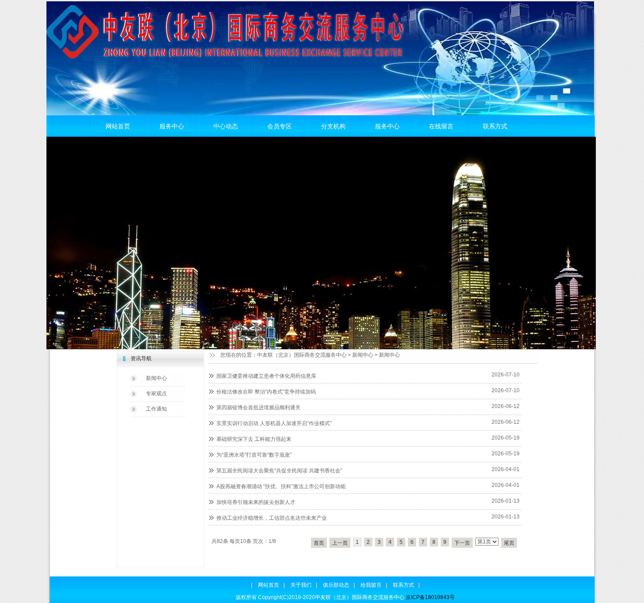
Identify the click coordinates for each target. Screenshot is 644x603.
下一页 (462, 543)
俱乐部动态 (336, 585)
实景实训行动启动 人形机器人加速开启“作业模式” (274, 423)
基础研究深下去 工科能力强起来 (253, 439)
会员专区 (279, 126)
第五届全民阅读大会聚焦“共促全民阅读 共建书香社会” (279, 471)
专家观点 (156, 393)
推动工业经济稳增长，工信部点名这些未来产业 (271, 518)
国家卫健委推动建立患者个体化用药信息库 (266, 376)
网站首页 (118, 126)
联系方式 (495, 126)
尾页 (509, 543)
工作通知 (156, 409)
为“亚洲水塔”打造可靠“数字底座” (254, 455)
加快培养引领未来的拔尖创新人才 (255, 502)
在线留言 (441, 126)
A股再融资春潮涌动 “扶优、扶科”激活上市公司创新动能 (281, 486)
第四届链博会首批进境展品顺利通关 (258, 407)
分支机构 (333, 126)
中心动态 (225, 126)
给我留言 (371, 585)
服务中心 (171, 126)
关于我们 (300, 585)
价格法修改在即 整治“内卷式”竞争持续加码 (266, 392)
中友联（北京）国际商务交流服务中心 (302, 355)
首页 (319, 543)
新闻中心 (362, 355)
